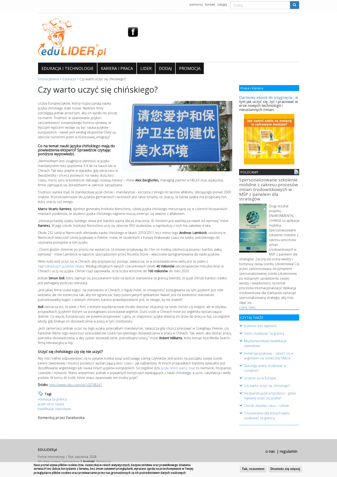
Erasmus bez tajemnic (260, 326)
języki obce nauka (51, 404)
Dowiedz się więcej (285, 469)
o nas (270, 451)
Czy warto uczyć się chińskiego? (267, 385)
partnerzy (196, 4)
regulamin (288, 451)
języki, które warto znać (178, 368)
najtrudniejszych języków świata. (61, 266)
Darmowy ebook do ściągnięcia (265, 97)
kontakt (210, 4)
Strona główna (48, 79)
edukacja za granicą (52, 399)
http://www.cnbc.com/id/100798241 (75, 385)
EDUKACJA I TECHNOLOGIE (67, 68)
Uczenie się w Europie (260, 378)
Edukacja (69, 79)
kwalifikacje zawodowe (54, 409)
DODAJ (165, 68)
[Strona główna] (79, 37)
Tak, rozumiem (253, 469)
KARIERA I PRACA (117, 68)
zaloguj (222, 4)
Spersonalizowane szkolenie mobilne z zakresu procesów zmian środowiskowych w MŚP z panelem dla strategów (268, 189)
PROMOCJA (189, 68)
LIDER (146, 68)
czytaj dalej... (248, 307)
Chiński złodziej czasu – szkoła (266, 405)
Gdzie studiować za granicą (264, 333)
